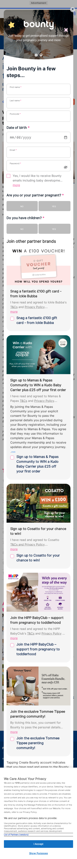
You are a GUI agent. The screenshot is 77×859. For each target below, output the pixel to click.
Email (13, 150)
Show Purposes (38, 853)
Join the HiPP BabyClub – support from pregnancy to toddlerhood (38, 649)
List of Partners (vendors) (16, 834)
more (16, 185)
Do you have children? (25, 218)
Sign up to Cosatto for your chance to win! (38, 557)
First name (15, 87)
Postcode (15, 114)
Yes (54, 206)
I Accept (38, 843)
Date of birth (18, 128)
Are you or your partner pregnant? (35, 195)
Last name (15, 100)
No (21, 206)
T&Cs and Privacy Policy (27, 544)
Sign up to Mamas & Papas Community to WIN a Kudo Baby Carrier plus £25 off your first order (37, 464)
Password (15, 163)
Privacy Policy (34, 307)
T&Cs (14, 307)
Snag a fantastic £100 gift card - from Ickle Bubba (36, 320)
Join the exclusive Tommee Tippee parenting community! (37, 743)
